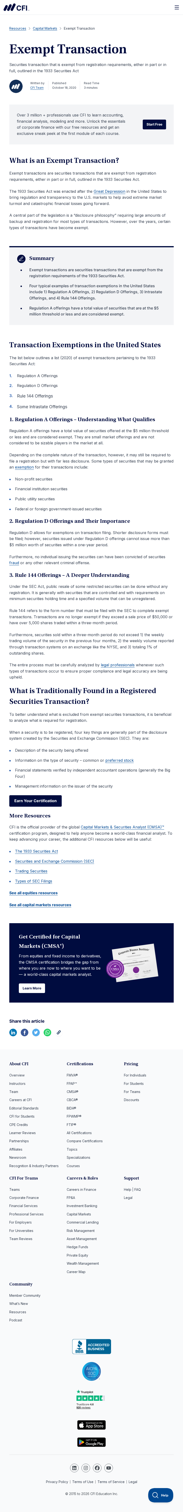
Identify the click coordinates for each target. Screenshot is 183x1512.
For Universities (21, 1231)
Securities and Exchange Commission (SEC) (54, 861)
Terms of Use (82, 1482)
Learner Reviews (22, 1133)
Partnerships (19, 1141)
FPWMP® (74, 1116)
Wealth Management (83, 1263)
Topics (72, 1149)
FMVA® (72, 1075)
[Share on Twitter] (36, 1034)
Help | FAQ (132, 1189)
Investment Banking (82, 1206)
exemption (24, 467)
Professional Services (26, 1214)
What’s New (18, 1304)
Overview (17, 1075)
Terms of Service (111, 1482)
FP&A (71, 1198)
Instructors (17, 1084)
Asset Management (82, 1239)
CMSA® (72, 1092)
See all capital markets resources (40, 904)
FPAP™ (72, 1084)
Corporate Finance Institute (16, 7)
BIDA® (71, 1108)
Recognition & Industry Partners (34, 1166)
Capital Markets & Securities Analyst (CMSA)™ (122, 827)
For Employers (20, 1222)
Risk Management (81, 1231)
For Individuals (135, 1075)
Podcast (15, 1320)
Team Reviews (20, 1239)
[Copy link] (59, 1034)
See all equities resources (33, 892)
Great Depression (109, 191)
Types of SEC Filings (33, 881)
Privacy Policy (57, 1482)
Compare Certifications (85, 1141)
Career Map (76, 1272)
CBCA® (72, 1100)
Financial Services (23, 1206)
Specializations (78, 1157)
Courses (73, 1166)
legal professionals (118, 664)
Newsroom (17, 1157)
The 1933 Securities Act (36, 851)
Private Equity (77, 1255)
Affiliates (15, 1149)
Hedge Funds (77, 1247)
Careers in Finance (81, 1189)
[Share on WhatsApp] (47, 1034)
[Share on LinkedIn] (13, 1034)
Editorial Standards (24, 1108)
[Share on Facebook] (24, 1034)
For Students (134, 1084)
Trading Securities (31, 871)
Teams (14, 1189)
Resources (17, 1312)
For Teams (132, 1092)
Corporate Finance (24, 1198)
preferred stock (119, 760)
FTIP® (71, 1125)
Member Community (25, 1295)
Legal (128, 1198)
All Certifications (79, 1133)
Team (13, 1092)
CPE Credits (18, 1125)
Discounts (131, 1100)
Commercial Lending (83, 1222)
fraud (14, 562)
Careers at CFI (20, 1100)
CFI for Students (22, 1116)
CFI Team (37, 87)
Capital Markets (79, 1214)
